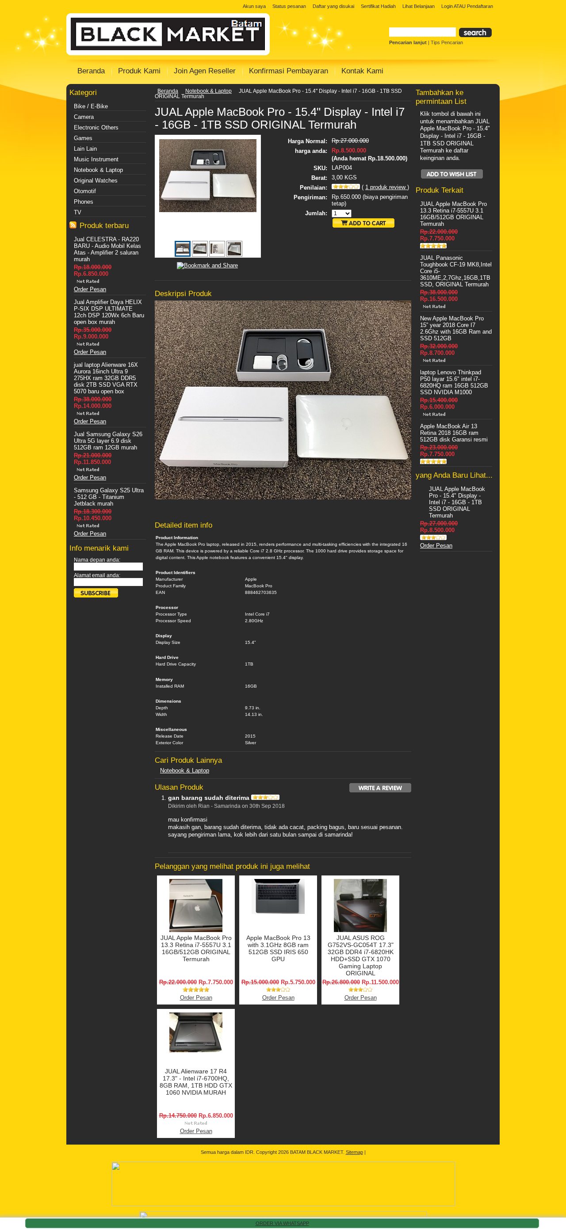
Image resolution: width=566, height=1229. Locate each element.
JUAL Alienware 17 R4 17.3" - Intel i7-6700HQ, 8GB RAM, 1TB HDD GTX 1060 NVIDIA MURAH (196, 1082)
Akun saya (254, 6)
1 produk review (386, 187)
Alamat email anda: (97, 575)
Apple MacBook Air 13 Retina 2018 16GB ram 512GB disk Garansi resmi (454, 433)
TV (77, 212)
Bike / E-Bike (91, 106)
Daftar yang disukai (333, 6)
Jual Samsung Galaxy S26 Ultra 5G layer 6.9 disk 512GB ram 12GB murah (108, 441)
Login (447, 6)
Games (83, 138)
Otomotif (85, 191)
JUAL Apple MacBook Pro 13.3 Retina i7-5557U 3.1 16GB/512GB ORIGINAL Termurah (196, 948)
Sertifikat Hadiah (378, 6)
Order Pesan (90, 289)
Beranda (167, 91)
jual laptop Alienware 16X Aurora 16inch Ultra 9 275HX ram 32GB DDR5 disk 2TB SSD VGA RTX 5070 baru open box (106, 378)
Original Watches (96, 180)
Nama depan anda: (97, 560)
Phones (83, 201)
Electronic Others (96, 127)
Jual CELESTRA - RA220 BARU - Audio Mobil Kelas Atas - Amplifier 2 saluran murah (107, 249)
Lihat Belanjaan (418, 6)
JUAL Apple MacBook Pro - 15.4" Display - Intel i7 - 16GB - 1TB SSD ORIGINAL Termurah (457, 502)
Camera (84, 117)
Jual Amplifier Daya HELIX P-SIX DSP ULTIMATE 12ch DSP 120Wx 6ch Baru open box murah (109, 312)
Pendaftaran (480, 6)
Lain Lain (85, 148)
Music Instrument (96, 159)
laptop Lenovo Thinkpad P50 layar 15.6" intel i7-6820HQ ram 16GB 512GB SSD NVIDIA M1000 (454, 382)
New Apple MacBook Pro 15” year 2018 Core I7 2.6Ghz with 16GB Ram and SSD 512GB (456, 328)
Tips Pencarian (447, 42)
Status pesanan (289, 6)
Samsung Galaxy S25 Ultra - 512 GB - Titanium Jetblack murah (109, 497)
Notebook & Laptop (98, 170)
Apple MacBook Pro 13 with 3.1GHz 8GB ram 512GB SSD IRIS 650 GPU (278, 948)
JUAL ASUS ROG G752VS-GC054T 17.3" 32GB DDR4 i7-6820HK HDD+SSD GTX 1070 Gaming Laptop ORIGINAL (361, 955)
